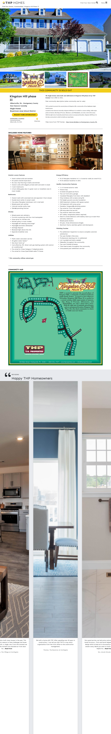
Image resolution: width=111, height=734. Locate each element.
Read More (8, 648)
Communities (18, 6)
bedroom (90, 106)
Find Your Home (7, 6)
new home (70, 117)
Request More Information (25, 115)
